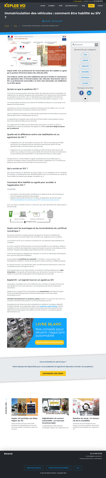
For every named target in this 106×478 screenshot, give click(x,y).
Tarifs (60, 5)
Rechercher (79, 45)
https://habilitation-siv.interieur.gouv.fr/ (25, 200)
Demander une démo (53, 373)
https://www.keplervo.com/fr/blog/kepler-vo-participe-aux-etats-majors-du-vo (25, 400)
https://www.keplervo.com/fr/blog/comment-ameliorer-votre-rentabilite (86, 400)
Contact (100, 5)
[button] (77, 1)
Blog (83, 5)
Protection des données (59, 468)
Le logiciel (51, 5)
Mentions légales (34, 468)
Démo (91, 5)
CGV (77, 468)
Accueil (42, 5)
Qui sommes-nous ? (72, 5)
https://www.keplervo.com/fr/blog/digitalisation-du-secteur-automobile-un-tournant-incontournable (55, 401)
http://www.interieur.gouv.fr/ (50, 200)
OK (96, 45)
